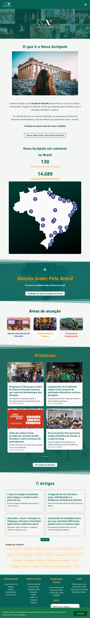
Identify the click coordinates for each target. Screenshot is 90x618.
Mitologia (58, 555)
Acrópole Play (34, 587)
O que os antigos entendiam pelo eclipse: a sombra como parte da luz (22, 497)
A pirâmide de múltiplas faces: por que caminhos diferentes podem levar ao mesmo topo (64, 521)
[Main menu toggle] (85, 4)
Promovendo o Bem (56, 587)
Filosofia (28, 554)
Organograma (10, 592)
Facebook (33, 602)
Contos (80, 548)
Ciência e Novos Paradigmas (63, 549)
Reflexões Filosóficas (35, 560)
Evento (10, 554)
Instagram (34, 592)
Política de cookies (79, 587)
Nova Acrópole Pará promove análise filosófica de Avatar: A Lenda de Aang (64, 436)
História (49, 554)
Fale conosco (11, 595)
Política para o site (79, 584)
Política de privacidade (79, 589)
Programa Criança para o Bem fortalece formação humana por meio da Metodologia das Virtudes (25, 391)
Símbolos (35, 566)
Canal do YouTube (33, 584)
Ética (77, 566)
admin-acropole (11, 509)
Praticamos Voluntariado (71, 335)
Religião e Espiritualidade (59, 560)
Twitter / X (33, 597)
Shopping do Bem (56, 590)
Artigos (17, 548)
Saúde (75, 560)
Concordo (80, 613)
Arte (9, 548)
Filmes (18, 555)
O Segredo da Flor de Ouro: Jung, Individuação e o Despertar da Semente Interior (65, 497)
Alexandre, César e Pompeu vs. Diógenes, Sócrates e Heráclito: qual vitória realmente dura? (24, 521)
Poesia (79, 554)
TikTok (33, 595)
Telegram (33, 600)
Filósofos (39, 554)
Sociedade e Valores (20, 566)
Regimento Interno (79, 592)
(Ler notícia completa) (16, 403)
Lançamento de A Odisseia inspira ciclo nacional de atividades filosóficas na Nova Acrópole (64, 391)
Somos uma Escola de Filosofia (19, 335)
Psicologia (17, 560)
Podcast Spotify (33, 589)
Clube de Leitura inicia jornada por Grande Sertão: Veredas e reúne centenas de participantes (25, 437)
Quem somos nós (10, 584)
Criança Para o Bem (56, 593)
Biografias (28, 548)
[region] (45, 613)
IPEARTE (56, 595)
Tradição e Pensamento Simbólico (57, 566)
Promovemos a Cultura (45, 335)
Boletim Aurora (42, 548)
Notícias (69, 554)
